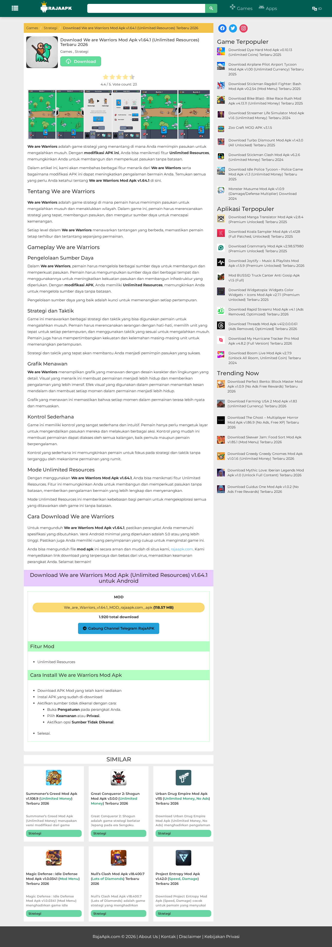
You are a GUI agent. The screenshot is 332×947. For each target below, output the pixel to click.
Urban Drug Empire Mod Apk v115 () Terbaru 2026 (183, 798)
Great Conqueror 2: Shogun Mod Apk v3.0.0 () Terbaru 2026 (115, 798)
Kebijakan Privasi (222, 936)
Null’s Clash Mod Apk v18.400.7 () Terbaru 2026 (118, 879)
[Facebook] (222, 28)
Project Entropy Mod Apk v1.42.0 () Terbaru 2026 (178, 879)
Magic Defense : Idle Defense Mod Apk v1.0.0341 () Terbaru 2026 (53, 879)
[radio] (105, 77)
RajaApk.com (106, 936)
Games (241, 8)
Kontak (168, 936)
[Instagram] (243, 28)
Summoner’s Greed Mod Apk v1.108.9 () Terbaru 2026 (51, 798)
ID (320, 8)
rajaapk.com (182, 549)
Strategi (81, 51)
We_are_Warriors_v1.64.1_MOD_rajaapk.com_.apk (119, 607)
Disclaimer (190, 936)
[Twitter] (233, 28)
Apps (267, 8)
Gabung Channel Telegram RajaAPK (121, 628)
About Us (148, 936)
